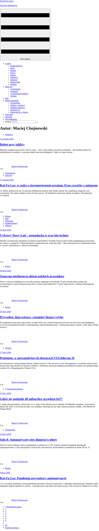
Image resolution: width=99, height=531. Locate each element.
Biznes (13, 70)
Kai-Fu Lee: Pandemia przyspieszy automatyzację (33, 478)
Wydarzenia (15, 103)
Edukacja (14, 77)
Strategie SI (15, 110)
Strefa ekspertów (12, 101)
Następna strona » (12, 528)
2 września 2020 (6, 139)
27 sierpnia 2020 (7, 180)
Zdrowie (13, 80)
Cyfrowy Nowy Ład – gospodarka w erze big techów (34, 235)
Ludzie (8, 63)
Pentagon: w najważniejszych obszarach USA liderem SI (37, 358)
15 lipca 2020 (5, 393)
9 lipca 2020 (5, 473)
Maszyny (9, 87)
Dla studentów (11, 119)
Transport (14, 91)
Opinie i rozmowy (17, 105)
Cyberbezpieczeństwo (19, 94)
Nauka (13, 75)
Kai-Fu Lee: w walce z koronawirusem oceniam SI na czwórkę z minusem (48, 185)
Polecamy (9, 114)
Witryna (8, 225)
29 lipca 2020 (5, 271)
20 (6, 525)
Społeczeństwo (16, 66)
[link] (6, 166)
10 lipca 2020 (5, 434)
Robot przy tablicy (12, 144)
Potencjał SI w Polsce (19, 112)
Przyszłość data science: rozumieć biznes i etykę (31, 317)
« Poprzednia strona (13, 507)
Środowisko (15, 82)
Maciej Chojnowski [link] (20, 166)
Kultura (13, 84)
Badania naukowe (17, 108)
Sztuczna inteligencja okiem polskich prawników (32, 276)
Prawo (13, 73)
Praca (12, 68)
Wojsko (13, 96)
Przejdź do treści (6, 1)
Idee (7, 98)
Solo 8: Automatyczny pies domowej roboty (28, 439)
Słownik (8, 117)
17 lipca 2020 (5, 352)
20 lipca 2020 (5, 312)
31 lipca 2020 (5, 230)
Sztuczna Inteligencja (8, 5)
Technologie (15, 89)
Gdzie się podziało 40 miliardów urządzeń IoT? (31, 399)
